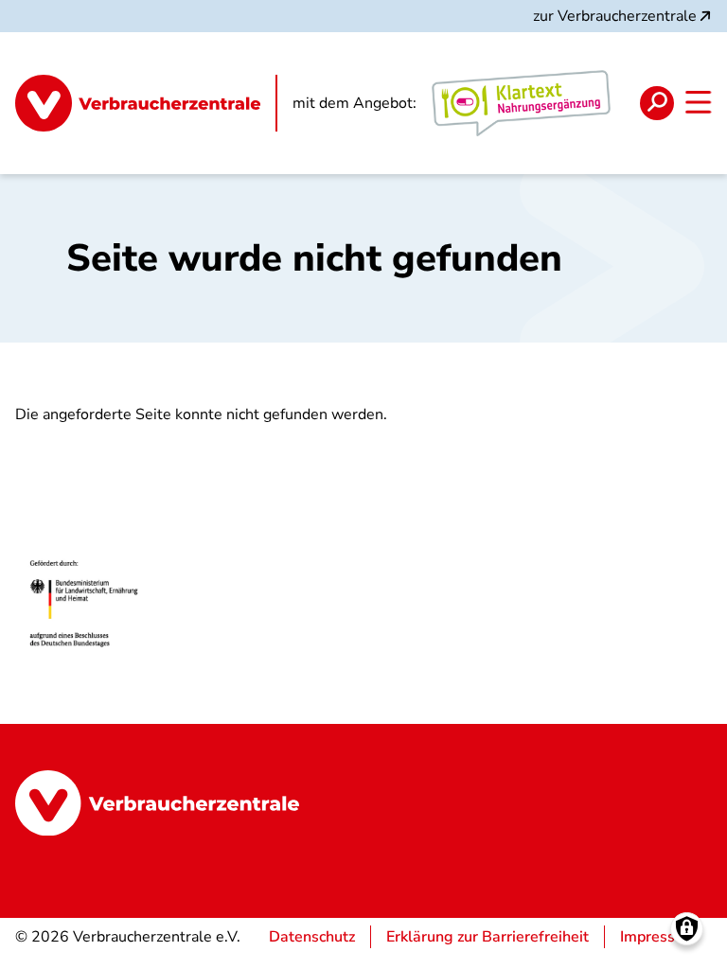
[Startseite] (146, 103)
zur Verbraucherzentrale (615, 16)
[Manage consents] (686, 928)
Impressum (658, 936)
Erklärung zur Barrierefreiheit (487, 936)
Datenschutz (312, 936)
